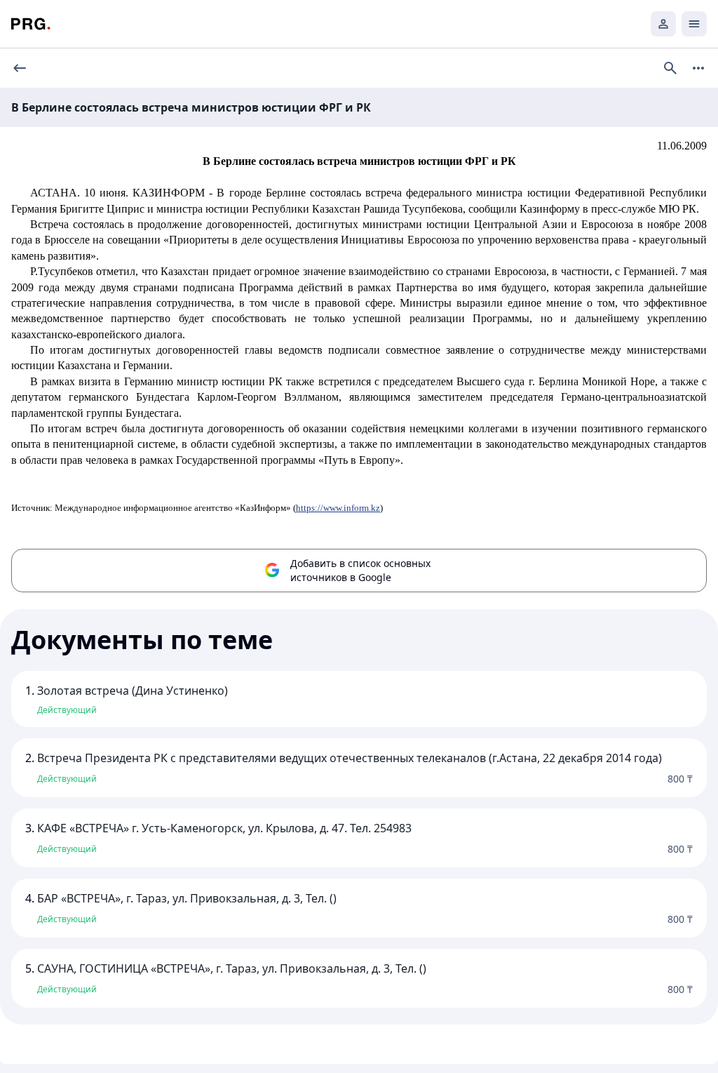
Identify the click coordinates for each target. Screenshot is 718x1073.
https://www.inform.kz (338, 507)
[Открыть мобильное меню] (694, 23)
